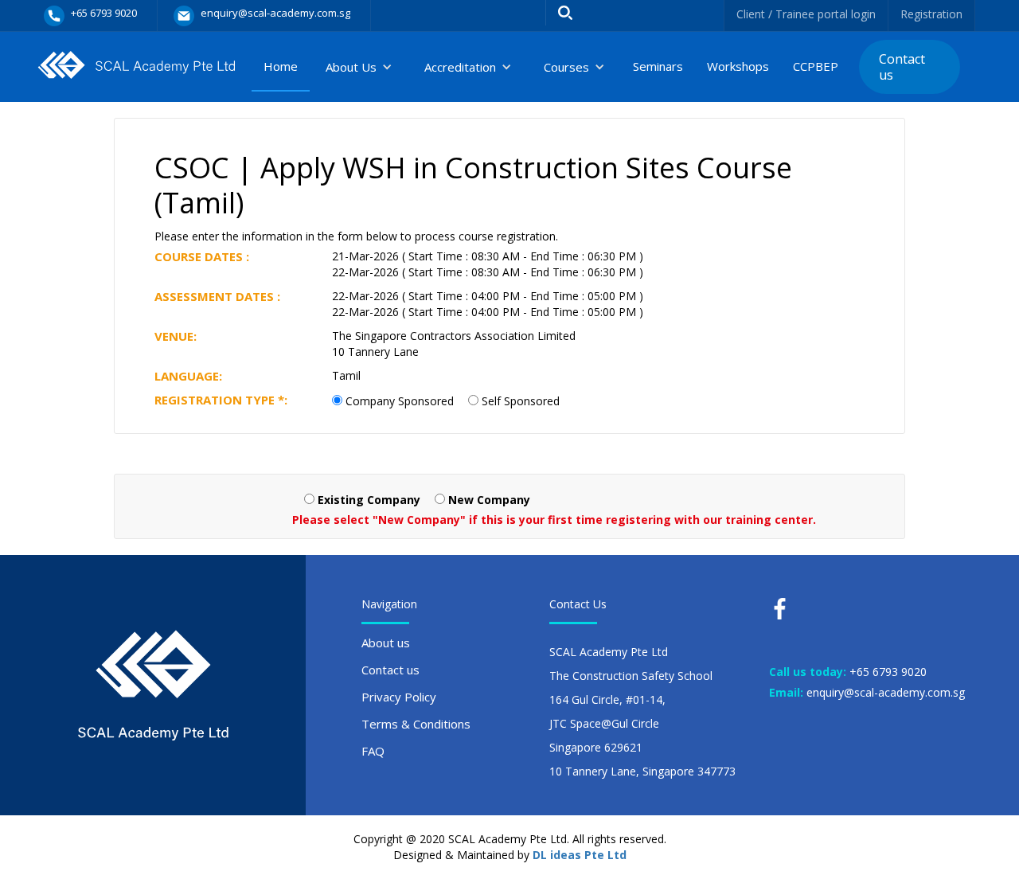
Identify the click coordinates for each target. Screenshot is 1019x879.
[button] (359, 67)
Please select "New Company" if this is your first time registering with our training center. (554, 519)
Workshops (738, 66)
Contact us (902, 67)
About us (385, 642)
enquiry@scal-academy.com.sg (885, 692)
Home (281, 66)
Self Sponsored (521, 400)
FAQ (373, 751)
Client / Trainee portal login (806, 13)
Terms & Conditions (415, 724)
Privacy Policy (398, 697)
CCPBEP (815, 66)
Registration (931, 13)
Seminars (658, 66)
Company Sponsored (400, 400)
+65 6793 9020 (888, 671)
